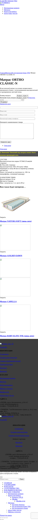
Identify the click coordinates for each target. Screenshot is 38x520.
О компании (4, 354)
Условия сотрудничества (8, 357)
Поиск (22, 479)
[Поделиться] (3, 517)
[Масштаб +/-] (7, 517)
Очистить (31, 98)
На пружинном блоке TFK (21, 73)
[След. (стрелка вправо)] (3, 519)
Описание (7, 145)
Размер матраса (5, 95)
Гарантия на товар (6, 364)
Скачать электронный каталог (10, 361)
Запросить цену (5, 104)
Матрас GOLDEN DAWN (11, 256)
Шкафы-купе (4, 392)
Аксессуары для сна (7, 395)
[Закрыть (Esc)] (1, 517)
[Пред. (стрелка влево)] (1, 519)
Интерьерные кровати (7, 378)
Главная (2, 73)
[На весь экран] (5, 517)
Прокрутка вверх (6, 515)
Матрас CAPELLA (8, 301)
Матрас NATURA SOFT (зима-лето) (16, 221)
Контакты (3, 368)
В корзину (4, 102)
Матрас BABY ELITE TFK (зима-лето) (17, 336)
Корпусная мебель (6, 385)
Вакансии (3, 371)
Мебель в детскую (6, 388)
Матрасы (8, 73)
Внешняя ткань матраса (8, 98)
